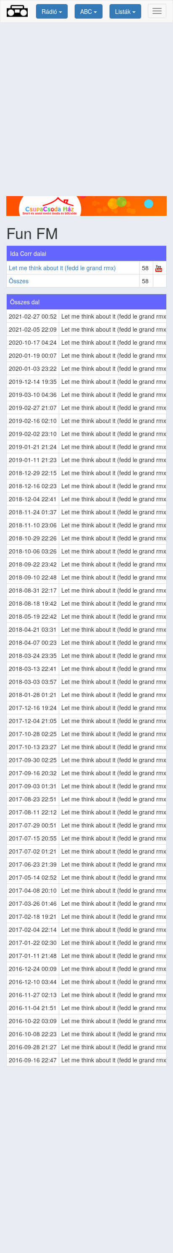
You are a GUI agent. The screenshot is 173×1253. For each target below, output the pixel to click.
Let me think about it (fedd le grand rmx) (62, 267)
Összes (19, 281)
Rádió (50, 11)
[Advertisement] (86, 109)
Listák (123, 11)
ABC (87, 11)
